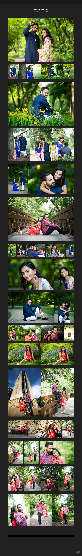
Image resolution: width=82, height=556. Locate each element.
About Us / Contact (36, 2)
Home (3, 2)
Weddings (8, 2)
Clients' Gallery (27, 2)
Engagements (15, 2)
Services (21, 2)
